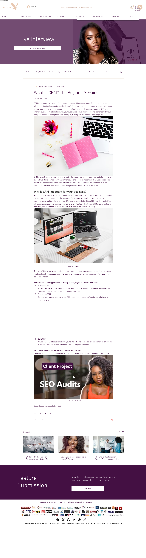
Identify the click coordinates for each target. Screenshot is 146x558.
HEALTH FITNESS (95, 72)
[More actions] (112, 86)
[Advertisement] (73, 542)
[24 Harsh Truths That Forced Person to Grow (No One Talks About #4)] (38, 444)
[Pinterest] (79, 519)
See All (121, 432)
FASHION (68, 72)
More (108, 72)
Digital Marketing (51, 406)
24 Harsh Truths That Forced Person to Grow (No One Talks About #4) (38, 458)
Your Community (54, 72)
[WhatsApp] (68, 519)
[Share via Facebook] (35, 413)
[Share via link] (51, 413)
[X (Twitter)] (63, 519)
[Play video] (73, 377)
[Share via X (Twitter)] (40, 413)
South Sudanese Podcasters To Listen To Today (73, 458)
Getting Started (39, 72)
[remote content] (73, 319)
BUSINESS (80, 72)
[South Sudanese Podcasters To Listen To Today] (73, 444)
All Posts (26, 72)
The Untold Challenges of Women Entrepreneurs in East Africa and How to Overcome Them (107, 458)
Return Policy (75, 502)
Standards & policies (48, 502)
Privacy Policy (63, 502)
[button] (121, 72)
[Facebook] (57, 519)
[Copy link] (84, 519)
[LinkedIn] (74, 519)
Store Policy (87, 502)
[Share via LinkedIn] (45, 413)
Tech (59, 406)
